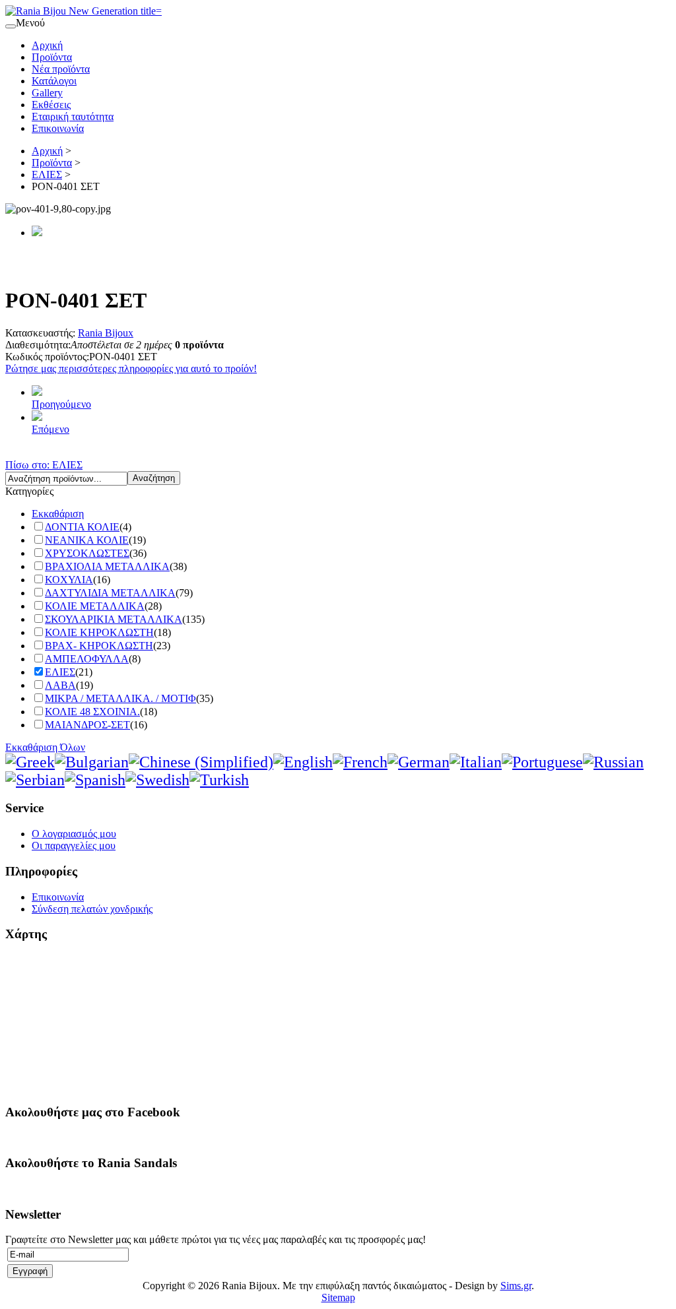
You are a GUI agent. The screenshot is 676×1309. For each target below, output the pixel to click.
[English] (303, 762)
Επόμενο (50, 429)
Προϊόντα (52, 57)
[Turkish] (219, 780)
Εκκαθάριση (58, 513)
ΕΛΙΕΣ (47, 174)
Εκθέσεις (51, 104)
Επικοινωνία (58, 128)
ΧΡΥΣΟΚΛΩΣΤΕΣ (87, 553)
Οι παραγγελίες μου (74, 845)
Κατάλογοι (54, 80)
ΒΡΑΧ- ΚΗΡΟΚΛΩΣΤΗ (99, 645)
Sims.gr (515, 1285)
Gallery (47, 92)
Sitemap (338, 1297)
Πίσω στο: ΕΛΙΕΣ (44, 464)
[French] (360, 762)
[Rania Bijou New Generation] (83, 10)
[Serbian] (35, 780)
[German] (419, 762)
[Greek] (30, 762)
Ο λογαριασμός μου (74, 833)
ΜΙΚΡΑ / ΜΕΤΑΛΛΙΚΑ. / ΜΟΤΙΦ (120, 698)
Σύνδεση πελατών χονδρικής (92, 908)
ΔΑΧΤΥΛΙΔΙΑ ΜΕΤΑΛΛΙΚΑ (110, 592)
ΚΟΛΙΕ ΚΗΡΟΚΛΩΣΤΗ (99, 632)
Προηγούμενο (61, 404)
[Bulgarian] (92, 762)
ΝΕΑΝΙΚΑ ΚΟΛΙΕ (87, 540)
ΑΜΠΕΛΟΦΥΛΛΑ (87, 658)
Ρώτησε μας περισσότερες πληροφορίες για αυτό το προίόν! (131, 368)
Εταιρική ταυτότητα (73, 116)
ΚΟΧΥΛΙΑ (69, 579)
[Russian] (613, 762)
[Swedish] (157, 780)
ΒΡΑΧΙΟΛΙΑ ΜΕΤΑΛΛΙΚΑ (107, 566)
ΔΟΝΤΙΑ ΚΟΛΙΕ (82, 526)
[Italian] (476, 762)
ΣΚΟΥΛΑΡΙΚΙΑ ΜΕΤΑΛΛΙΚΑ (113, 619)
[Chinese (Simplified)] (201, 762)
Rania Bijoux (105, 332)
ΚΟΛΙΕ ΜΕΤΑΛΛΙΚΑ (95, 606)
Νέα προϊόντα (61, 69)
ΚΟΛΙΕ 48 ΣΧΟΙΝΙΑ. (92, 711)
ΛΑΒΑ (60, 685)
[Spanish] (95, 780)
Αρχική (47, 45)
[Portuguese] (542, 762)
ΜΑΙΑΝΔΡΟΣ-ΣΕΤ (87, 724)
